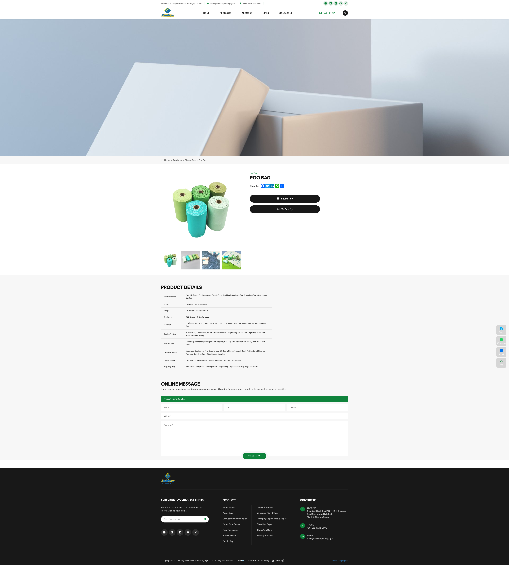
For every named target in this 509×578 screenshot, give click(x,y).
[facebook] (335, 3)
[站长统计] (241, 560)
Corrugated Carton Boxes (235, 518)
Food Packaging (230, 530)
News (266, 13)
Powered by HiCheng (258, 560)
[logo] (168, 13)
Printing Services (265, 535)
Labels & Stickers (265, 507)
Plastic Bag (228, 541)
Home (206, 13)
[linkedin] (330, 3)
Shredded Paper (265, 524)
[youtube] (340, 3)
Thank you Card (264, 530)
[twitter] (345, 3)
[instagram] (325, 3)
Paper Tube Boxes (231, 524)
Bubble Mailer (229, 535)
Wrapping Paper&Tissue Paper (271, 518)
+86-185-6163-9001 (252, 3)
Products (225, 13)
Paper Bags (228, 513)
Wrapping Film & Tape (267, 513)
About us (247, 13)
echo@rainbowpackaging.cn (222, 3)
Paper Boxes (229, 507)
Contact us (285, 13)
